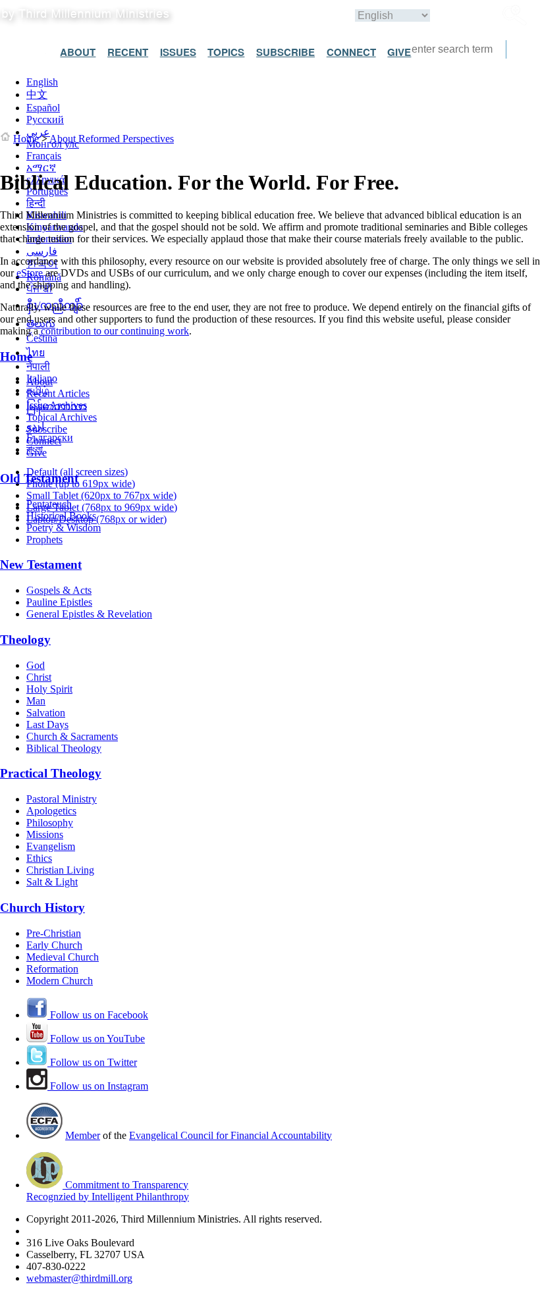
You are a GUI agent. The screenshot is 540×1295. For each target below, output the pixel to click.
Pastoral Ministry (61, 799)
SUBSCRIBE (285, 52)
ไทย (35, 352)
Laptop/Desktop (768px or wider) (96, 519)
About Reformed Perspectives (111, 138)
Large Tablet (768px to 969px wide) (101, 507)
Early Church (54, 945)
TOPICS (225, 52)
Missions (44, 834)
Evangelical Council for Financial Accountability (230, 1135)
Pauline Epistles (59, 602)
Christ (38, 677)
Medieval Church (62, 957)
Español (43, 107)
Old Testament (39, 478)
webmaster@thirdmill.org (79, 1278)
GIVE (399, 52)
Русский (45, 119)
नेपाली (38, 366)
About (39, 381)
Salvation (45, 712)
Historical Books (61, 515)
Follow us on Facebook (97, 1014)
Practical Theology (50, 773)
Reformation (52, 968)
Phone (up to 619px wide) (80, 483)
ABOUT (77, 52)
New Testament (41, 564)
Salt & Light (52, 881)
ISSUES (178, 52)
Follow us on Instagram (97, 1086)
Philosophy (49, 822)
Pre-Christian (53, 933)
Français (43, 155)
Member (82, 1135)
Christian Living (60, 870)
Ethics (39, 858)
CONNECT (351, 52)
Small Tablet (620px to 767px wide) (101, 495)
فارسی (41, 251)
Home (26, 138)
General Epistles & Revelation (89, 614)
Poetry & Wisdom (63, 527)
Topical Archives (61, 417)
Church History (42, 907)
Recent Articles (58, 393)
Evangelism (50, 846)
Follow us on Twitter (92, 1062)
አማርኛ (41, 167)
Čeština (41, 338)
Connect (43, 440)
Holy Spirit (49, 689)
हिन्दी (35, 203)
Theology (25, 640)
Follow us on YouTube (96, 1038)
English (42, 82)
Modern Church (59, 980)
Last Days (47, 724)
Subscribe (46, 429)
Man (35, 700)
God (35, 665)
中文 (36, 94)
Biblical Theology (63, 748)
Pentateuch (49, 504)
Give (36, 452)
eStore (29, 272)
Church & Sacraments (72, 736)
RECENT (127, 52)
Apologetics (51, 810)
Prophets (44, 539)
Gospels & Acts (59, 590)
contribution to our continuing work (115, 330)
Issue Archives (56, 405)
